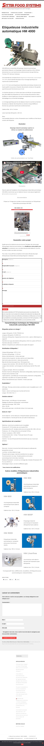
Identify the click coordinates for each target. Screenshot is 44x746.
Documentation (22, 197)
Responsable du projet (11, 265)
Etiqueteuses (27, 12)
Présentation (5, 12)
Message (4, 290)
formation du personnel (10, 194)
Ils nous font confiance (8, 16)
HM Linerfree (30, 553)
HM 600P (28, 514)
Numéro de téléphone (8, 278)
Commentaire (6, 602)
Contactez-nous (19, 18)
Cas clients (32, 16)
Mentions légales (20, 726)
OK (22, 744)
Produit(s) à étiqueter (8, 284)
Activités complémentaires (22, 14)
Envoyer (5, 309)
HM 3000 (6, 85)
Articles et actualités (8, 18)
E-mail (6, 272)
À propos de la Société (16, 12)
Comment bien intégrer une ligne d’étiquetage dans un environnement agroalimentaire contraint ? (22, 668)
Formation (22, 186)
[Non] (42, 743)
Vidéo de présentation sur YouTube (22, 158)
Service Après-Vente (21, 16)
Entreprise (7, 259)
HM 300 (27, 478)
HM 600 (7, 496)
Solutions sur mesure (7, 14)
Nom (3, 619)
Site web (4, 627)
